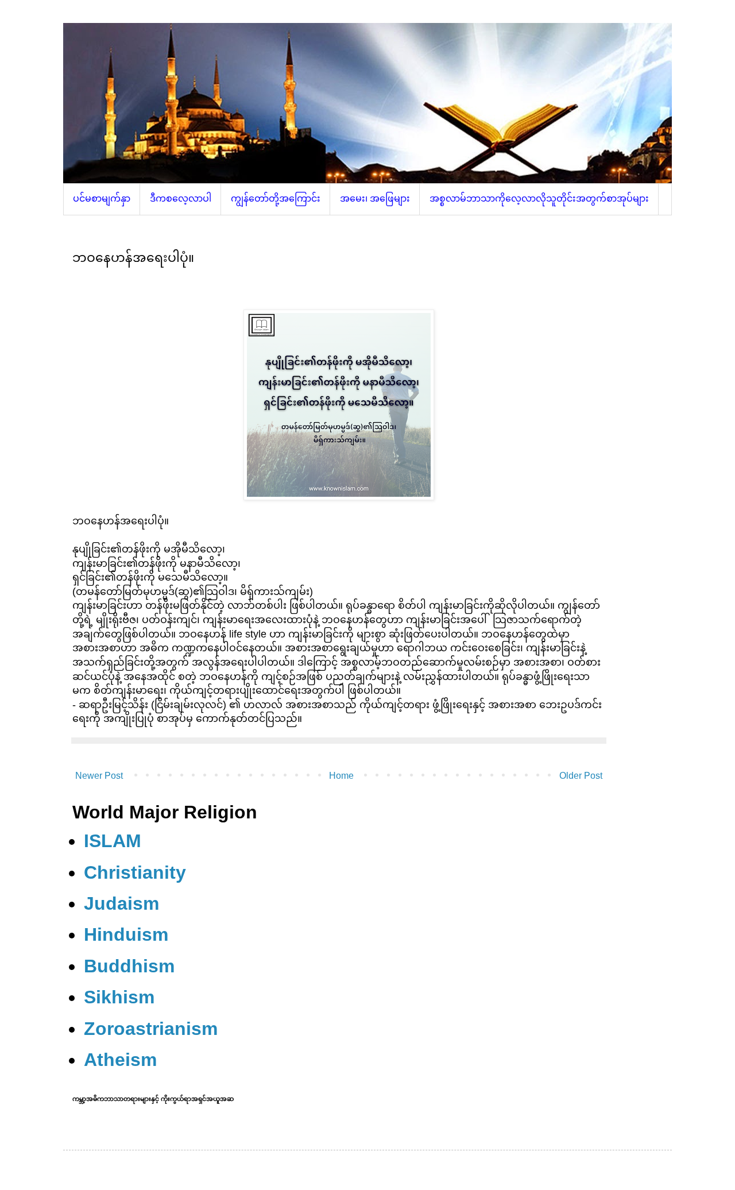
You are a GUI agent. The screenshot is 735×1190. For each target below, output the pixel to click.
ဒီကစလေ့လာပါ (180, 198)
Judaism (121, 903)
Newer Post (99, 776)
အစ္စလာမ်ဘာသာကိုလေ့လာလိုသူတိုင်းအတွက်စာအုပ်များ (539, 198)
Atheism (120, 1059)
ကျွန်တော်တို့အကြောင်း (275, 198)
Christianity (135, 872)
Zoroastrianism (151, 1028)
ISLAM (112, 840)
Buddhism (129, 966)
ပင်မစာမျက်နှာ (101, 198)
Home (341, 776)
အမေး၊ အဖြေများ (375, 198)
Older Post (580, 776)
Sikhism (119, 997)
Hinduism (126, 934)
